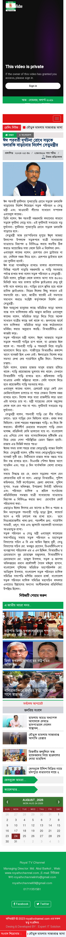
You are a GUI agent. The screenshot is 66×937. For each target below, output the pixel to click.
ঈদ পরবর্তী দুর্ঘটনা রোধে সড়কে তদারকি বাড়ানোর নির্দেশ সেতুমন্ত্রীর (30, 142)
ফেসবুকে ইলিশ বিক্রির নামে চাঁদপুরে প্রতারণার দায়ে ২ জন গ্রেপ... (45, 772)
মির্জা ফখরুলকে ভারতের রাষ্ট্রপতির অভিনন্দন (27, 663)
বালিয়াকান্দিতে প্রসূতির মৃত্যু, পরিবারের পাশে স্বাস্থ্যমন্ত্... (30, 692)
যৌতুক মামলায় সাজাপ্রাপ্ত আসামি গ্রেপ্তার (41, 127)
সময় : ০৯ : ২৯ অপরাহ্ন (37, 104)
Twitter (44, 904)
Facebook (21, 904)
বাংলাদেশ (26, 135)
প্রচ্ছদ (11, 135)
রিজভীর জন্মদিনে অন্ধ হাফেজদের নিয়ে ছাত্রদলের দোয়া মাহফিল (44, 755)
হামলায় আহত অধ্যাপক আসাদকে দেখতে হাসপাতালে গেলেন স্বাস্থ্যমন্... (43, 723)
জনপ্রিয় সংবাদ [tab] (33, 710)
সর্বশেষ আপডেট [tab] (33, 704)
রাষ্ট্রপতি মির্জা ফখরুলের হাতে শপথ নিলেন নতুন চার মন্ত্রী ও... (32, 633)
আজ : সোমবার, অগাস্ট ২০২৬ (37, 100)
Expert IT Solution (49, 926)
